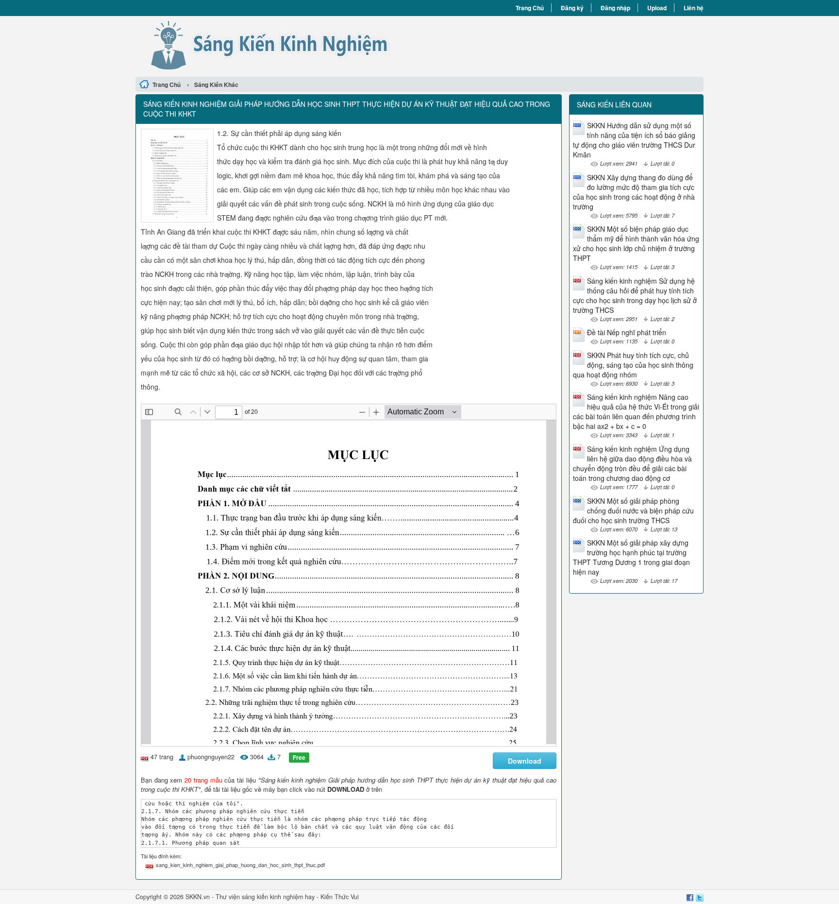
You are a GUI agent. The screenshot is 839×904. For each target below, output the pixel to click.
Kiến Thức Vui (339, 896)
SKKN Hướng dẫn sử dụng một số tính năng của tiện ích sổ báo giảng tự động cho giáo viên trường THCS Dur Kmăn (634, 139)
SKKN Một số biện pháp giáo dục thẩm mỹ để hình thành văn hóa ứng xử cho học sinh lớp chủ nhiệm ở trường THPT (636, 243)
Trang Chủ (530, 7)
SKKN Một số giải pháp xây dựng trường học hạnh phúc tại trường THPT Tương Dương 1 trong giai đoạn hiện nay (631, 557)
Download (524, 761)
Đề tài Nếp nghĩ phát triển (626, 332)
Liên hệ (694, 7)
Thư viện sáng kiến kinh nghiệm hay (265, 896)
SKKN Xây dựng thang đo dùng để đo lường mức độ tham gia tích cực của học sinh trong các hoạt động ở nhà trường (634, 191)
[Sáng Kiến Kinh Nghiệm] (277, 45)
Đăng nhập (615, 7)
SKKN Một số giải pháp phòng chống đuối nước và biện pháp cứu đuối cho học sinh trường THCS (633, 510)
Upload (657, 7)
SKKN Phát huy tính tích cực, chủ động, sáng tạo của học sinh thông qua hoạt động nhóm (633, 364)
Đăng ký (572, 7)
